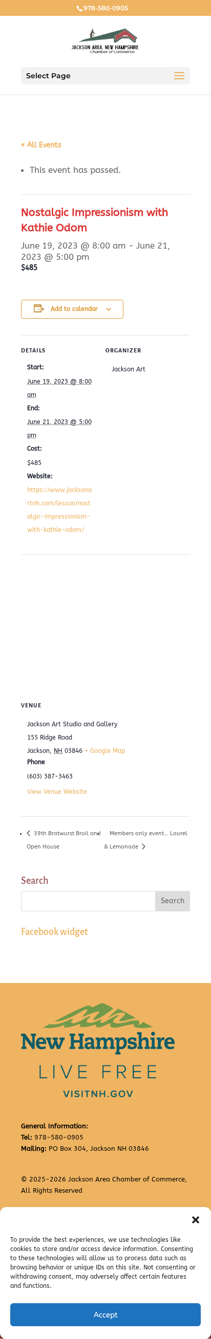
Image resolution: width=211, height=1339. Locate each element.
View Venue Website (57, 791)
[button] (196, 1220)
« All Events (41, 145)
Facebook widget (54, 932)
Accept (106, 1315)
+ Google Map (105, 750)
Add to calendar (74, 309)
